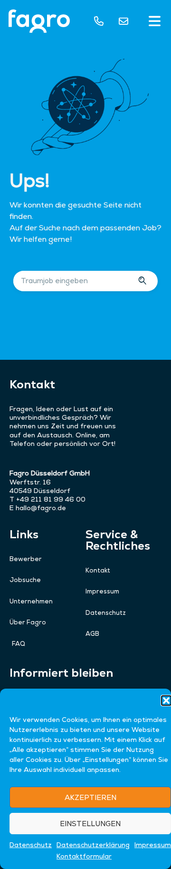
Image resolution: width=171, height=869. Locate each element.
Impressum (152, 844)
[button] (166, 700)
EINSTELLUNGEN (90, 823)
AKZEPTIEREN (90, 797)
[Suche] (144, 281)
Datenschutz (31, 844)
